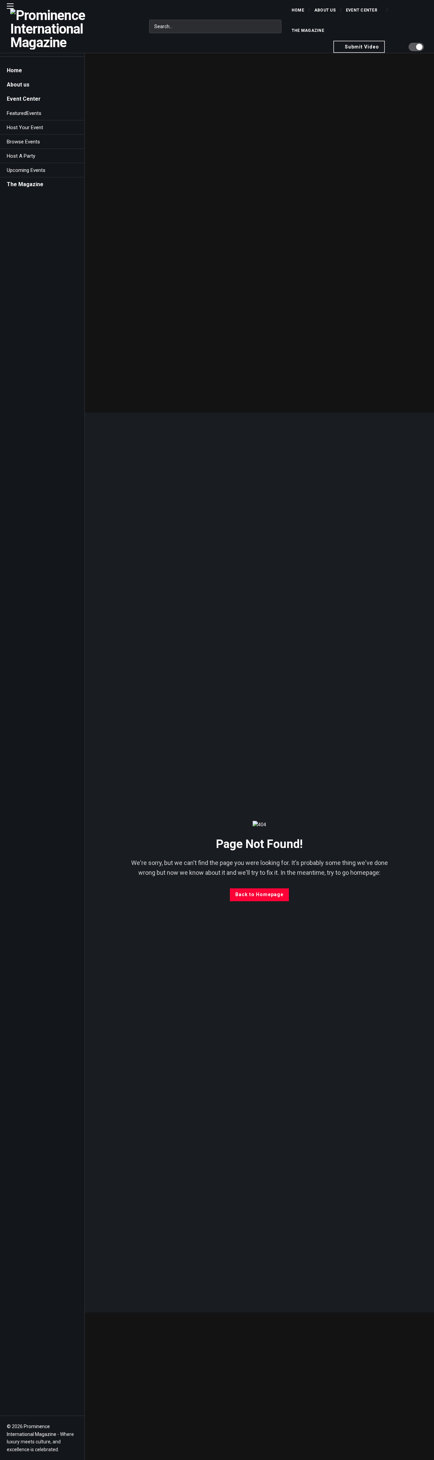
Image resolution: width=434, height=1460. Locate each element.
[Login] (397, 47)
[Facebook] (11, 1401)
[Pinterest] (58, 1401)
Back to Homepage (259, 894)
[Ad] (259, 232)
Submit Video (362, 47)
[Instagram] (46, 1401)
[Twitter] (23, 1401)
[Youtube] (35, 1401)
